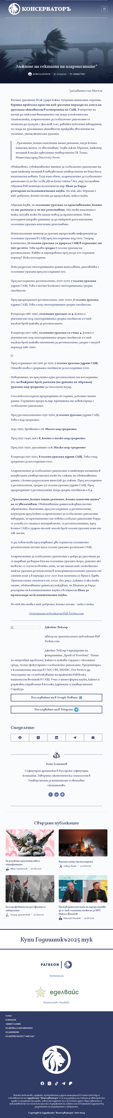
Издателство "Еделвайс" (56, 1002)
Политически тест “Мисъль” (20, 1036)
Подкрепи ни (56, 975)
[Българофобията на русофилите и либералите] (30, 888)
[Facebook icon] (50, 794)
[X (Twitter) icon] (62, 794)
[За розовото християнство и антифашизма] (30, 843)
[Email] (93, 737)
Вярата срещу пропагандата (76, 861)
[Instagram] (49, 1083)
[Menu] (104, 9)
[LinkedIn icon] (56, 794)
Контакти (11, 1020)
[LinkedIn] (56, 737)
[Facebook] (20, 737)
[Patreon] (70, 1083)
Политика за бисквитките (19, 1028)
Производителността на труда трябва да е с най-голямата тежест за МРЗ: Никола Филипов (82, 910)
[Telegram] (75, 737)
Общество (79, 74)
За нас (9, 1016)
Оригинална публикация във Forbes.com (56, 614)
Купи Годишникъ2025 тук (56, 940)
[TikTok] (56, 1083)
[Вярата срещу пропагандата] (83, 843)
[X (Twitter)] (38, 737)
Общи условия (13, 1024)
